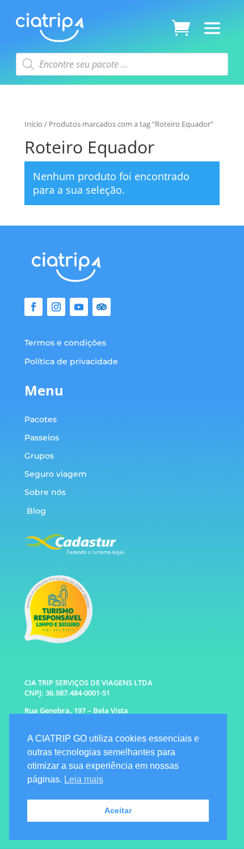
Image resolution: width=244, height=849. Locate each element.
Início (33, 124)
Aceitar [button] (118, 810)
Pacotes (40, 419)
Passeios (41, 437)
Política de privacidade (71, 361)
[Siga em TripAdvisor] (101, 307)
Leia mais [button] (83, 779)
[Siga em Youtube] (79, 307)
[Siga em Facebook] (33, 307)
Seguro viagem (55, 474)
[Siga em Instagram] (56, 307)
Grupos (39, 456)
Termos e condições (65, 343)
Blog (36, 511)
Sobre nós (45, 492)
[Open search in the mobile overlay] (122, 64)
